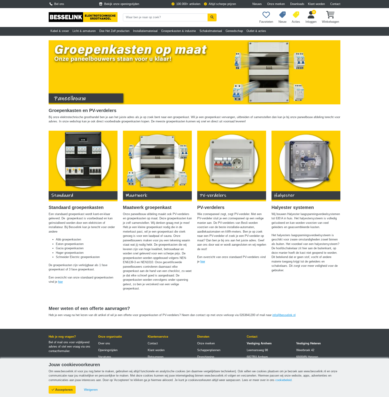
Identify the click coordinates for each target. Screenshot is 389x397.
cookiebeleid (283, 380)
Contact (335, 4)
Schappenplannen (208, 350)
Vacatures (104, 357)
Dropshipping (205, 357)
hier (60, 281)
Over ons (104, 343)
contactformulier (59, 351)
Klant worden (316, 4)
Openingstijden (108, 350)
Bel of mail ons (58, 342)
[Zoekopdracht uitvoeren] (212, 17)
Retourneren (155, 357)
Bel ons (58, 4)
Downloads (297, 4)
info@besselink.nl (284, 315)
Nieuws (257, 4)
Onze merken (276, 4)
